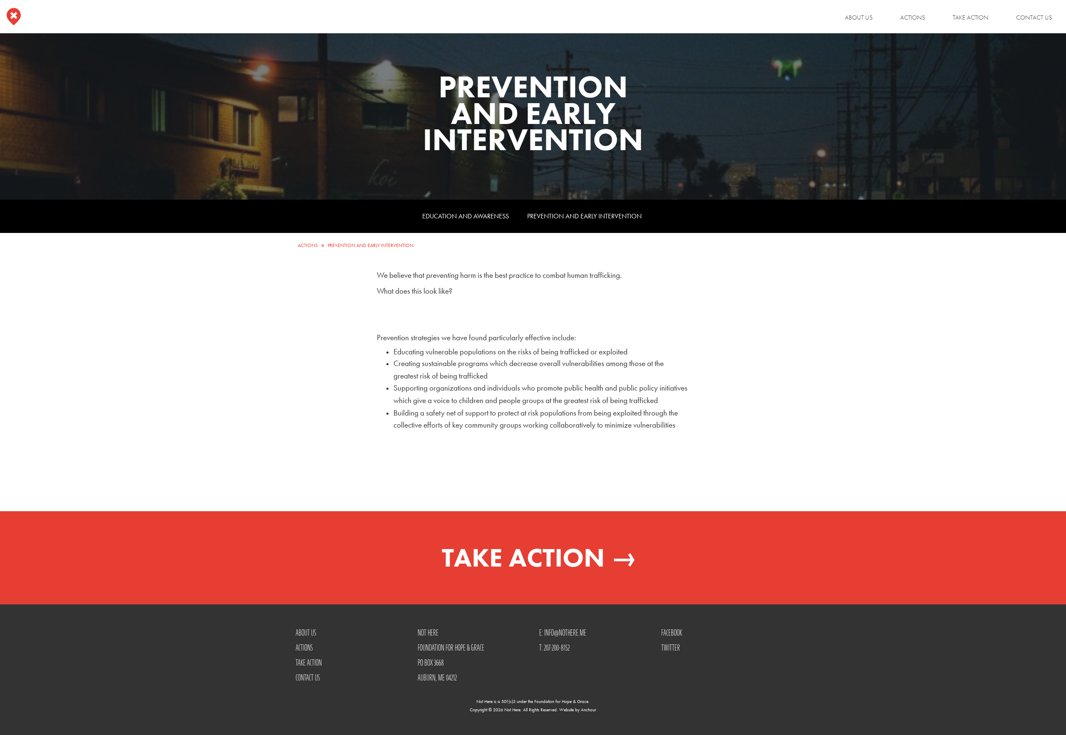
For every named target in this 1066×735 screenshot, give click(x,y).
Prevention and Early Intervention (584, 216)
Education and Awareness (465, 216)
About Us (859, 17)
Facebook (671, 632)
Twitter (670, 647)
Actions (912, 17)
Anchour (588, 710)
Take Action (971, 17)
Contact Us (1034, 17)
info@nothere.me (565, 632)
